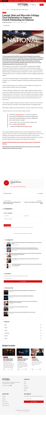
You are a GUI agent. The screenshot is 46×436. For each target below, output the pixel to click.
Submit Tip (33, 4)
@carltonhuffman (19, 114)
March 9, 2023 (28, 126)
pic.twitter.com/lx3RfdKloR (18, 124)
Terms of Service (5, 403)
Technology (26, 387)
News (25, 381)
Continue (8, 225)
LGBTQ (7, 9)
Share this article (8, 193)
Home (3, 9)
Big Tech (25, 388)
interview (24, 87)
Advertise (4, 399)
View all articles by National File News (18, 186)
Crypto (25, 390)
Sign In (41, 4)
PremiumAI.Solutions (24, 411)
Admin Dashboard (5, 405)
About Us (4, 396)
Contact (3, 398)
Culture (25, 385)
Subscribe (24, 281)
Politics (25, 383)
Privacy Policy (5, 401)
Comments (41, 193)
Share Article (7, 25)
